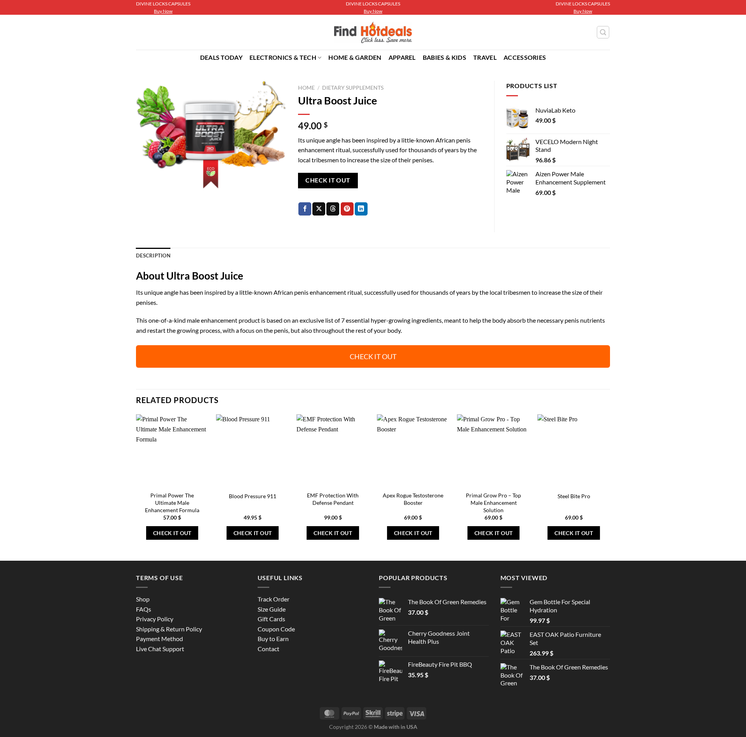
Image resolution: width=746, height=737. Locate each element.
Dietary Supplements (352, 88)
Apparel (402, 57)
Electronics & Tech (282, 57)
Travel (485, 57)
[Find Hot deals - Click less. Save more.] (373, 32)
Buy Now (163, 11)
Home (306, 88)
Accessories (525, 57)
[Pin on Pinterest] (347, 209)
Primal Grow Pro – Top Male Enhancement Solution (493, 502)
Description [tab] (153, 255)
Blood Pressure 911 (252, 496)
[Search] (603, 32)
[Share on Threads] (332, 209)
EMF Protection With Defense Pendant (333, 499)
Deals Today (221, 57)
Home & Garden (354, 57)
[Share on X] (318, 209)
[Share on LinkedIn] (361, 209)
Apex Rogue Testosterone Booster (413, 499)
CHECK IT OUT (327, 180)
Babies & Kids (444, 57)
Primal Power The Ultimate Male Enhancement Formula (172, 502)
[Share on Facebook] (304, 209)
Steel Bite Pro (574, 496)
